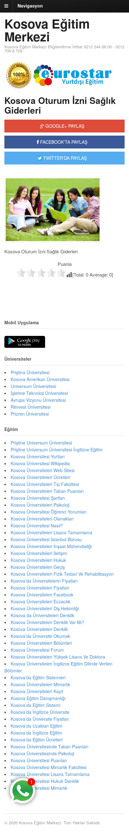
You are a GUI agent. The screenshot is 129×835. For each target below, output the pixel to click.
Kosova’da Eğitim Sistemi (35, 705)
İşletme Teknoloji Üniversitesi (39, 393)
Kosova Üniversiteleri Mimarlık (40, 684)
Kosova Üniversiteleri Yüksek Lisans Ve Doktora (58, 657)
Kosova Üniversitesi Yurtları (37, 456)
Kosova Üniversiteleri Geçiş (38, 567)
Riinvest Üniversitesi (30, 407)
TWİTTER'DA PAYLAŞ (64, 158)
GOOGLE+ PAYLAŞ (64, 126)
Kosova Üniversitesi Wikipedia (40, 463)
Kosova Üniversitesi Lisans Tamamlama (50, 774)
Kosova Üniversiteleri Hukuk (38, 560)
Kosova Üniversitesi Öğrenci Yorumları (48, 512)
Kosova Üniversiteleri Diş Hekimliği (45, 608)
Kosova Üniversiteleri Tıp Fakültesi (45, 484)
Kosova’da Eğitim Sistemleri (38, 677)
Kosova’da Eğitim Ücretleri (37, 739)
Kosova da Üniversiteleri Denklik (42, 615)
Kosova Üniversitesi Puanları (39, 760)
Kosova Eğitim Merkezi (47, 29)
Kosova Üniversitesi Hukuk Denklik (45, 781)
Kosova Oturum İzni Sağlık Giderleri (60, 105)
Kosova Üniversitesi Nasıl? (37, 525)
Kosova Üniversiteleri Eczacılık (40, 601)
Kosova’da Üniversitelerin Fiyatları (44, 581)
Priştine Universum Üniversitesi (41, 442)
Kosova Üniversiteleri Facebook (42, 594)
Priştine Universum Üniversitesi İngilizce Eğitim (57, 449)
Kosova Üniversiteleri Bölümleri (41, 643)
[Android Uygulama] (24, 342)
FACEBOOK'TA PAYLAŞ (63, 142)
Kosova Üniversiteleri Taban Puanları (47, 491)
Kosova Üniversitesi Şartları (38, 498)
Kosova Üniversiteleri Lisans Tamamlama (51, 532)
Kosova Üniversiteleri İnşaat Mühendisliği (51, 546)
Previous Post (64, 291)
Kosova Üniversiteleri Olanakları (42, 518)
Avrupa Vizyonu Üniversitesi (38, 400)
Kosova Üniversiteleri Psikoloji (40, 505)
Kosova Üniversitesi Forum (37, 650)
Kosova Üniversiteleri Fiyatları (40, 587)
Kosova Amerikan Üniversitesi (40, 379)
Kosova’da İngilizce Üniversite (40, 712)
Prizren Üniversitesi (30, 414)
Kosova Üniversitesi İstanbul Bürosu (46, 539)
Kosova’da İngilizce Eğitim (36, 733)
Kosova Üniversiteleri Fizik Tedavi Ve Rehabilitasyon (62, 574)
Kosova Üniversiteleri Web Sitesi (43, 470)
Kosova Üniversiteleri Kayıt (37, 691)
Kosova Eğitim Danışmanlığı (38, 698)
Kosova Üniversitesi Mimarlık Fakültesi (48, 767)
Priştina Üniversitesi (30, 372)
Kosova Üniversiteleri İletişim (39, 553)
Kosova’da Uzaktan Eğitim (36, 726)
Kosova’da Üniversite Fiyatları (40, 719)
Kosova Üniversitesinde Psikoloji (42, 753)
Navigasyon (30, 6)
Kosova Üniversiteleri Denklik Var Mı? (47, 622)
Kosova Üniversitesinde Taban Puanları (49, 746)
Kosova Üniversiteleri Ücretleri (40, 477)
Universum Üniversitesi (33, 386)
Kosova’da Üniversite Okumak (40, 636)
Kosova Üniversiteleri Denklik (39, 629)
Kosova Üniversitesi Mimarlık (39, 788)
